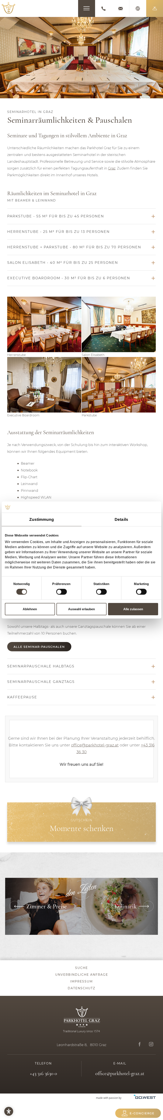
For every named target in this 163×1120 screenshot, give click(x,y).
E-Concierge (142, 1113)
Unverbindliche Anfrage (81, 975)
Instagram (151, 1044)
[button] (154, 8)
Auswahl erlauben (81, 609)
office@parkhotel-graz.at (120, 8)
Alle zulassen (133, 609)
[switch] (61, 592)
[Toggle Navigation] (86, 8)
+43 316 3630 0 (103, 8)
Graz (111, 168)
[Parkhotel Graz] (8, 8)
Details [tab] (121, 519)
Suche (81, 968)
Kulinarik (120, 906)
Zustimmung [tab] (41, 519)
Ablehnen (30, 609)
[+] (44, 324)
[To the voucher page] (81, 822)
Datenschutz (81, 988)
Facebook (139, 1044)
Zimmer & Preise (43, 906)
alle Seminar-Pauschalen (39, 646)
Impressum (81, 981)
